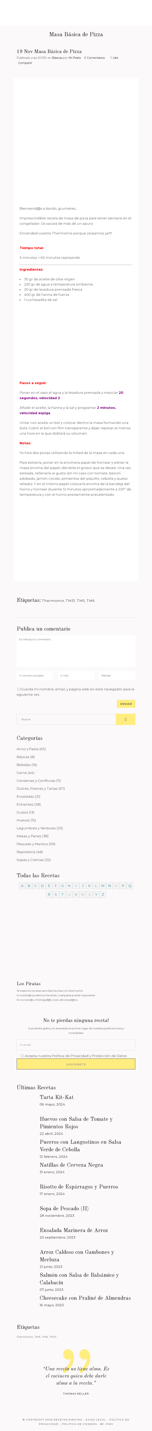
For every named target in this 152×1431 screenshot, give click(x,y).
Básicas (57, 58)
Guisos (22, 812)
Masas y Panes (29, 836)
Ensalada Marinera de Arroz (74, 1230)
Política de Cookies (79, 1423)
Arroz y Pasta (28, 749)
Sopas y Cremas (30, 860)
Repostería (26, 852)
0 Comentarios (94, 58)
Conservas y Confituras (36, 781)
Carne (22, 773)
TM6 (90, 601)
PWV (109, 1423)
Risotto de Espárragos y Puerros (79, 1187)
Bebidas (24, 765)
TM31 (70, 601)
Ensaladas (25, 796)
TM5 (81, 601)
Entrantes (25, 804)
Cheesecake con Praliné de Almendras (85, 1298)
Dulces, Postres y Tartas (37, 789)
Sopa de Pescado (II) (64, 1209)
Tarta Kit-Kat (57, 1097)
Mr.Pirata (74, 58)
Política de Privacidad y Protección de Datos (89, 1056)
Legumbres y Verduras (36, 828)
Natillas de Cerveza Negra (71, 1165)
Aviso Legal (96, 1419)
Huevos (23, 820)
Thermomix (53, 601)
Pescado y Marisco (32, 844)
